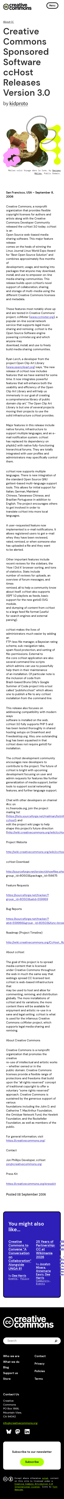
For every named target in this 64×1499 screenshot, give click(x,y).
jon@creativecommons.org (24, 1164)
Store (7, 1379)
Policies (40, 1371)
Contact (40, 1356)
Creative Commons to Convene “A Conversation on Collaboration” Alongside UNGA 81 (19, 1255)
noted (45, 1478)
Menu (52, 5)
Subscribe (32, 1462)
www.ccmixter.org (42, 317)
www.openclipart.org (20, 367)
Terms (39, 1379)
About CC (8, 22)
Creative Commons (17, 7)
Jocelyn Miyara (43, 1265)
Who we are (11, 1356)
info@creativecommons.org (20, 1423)
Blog (6, 1367)
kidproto (18, 103)
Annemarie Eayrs (43, 1272)
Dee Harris (19, 1275)
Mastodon (18, 1431)
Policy (24, 1278)
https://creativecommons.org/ (25, 1140)
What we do (11, 1362)
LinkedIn (27, 1431)
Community (42, 1280)
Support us (10, 1373)
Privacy (40, 1363)
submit (56, 1340)
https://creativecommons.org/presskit (31, 1184)
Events (12, 1278)
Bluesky (9, 1431)
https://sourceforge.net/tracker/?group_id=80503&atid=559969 (27, 897)
